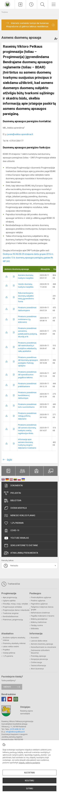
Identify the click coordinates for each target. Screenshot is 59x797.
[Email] (15, 699)
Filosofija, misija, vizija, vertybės (15, 604)
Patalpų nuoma (37, 625)
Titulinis (4, 12)
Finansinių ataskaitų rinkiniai (14, 643)
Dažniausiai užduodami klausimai (40, 651)
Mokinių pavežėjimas (39, 619)
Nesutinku (29, 780)
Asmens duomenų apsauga (42, 644)
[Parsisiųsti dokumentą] (6, 277)
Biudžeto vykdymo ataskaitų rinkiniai (14, 639)
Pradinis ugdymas (38, 601)
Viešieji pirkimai (9, 653)
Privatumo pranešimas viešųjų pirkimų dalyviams (27, 416)
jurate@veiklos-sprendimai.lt (20, 134)
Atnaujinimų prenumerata (24, 553)
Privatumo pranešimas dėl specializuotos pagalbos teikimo (27, 375)
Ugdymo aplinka (9, 601)
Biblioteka (15, 500)
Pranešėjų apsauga (38, 656)
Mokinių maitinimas (39, 622)
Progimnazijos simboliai (12, 607)
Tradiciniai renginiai (10, 613)
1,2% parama (17, 523)
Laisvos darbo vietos (39, 641)
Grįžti (9, 459)
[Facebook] (3, 699)
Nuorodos (35, 638)
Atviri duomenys (37, 669)
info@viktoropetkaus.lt (15, 732)
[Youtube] (9, 699)
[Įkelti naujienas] (20, 4)
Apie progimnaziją (10, 597)
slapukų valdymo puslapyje (29, 763)
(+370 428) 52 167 (17, 729)
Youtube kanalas (19, 538)
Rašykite (7, 687)
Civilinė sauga (36, 662)
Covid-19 (14, 530)
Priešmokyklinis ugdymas (41, 597)
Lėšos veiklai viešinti (11, 647)
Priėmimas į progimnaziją (13, 620)
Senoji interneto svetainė (24, 545)
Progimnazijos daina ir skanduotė (16, 610)
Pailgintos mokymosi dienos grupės (42, 608)
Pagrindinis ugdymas (39, 604)
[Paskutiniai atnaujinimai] (31, 4)
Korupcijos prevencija (39, 659)
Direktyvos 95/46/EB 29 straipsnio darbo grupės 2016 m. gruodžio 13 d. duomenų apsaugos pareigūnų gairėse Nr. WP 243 (28, 257)
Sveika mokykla (18, 508)
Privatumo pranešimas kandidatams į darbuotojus (27, 395)
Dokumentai (16, 485)
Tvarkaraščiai (13, 584)
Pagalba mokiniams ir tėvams (42, 616)
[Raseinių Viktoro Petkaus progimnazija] (7, 4)
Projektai (15, 493)
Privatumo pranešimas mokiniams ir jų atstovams (27, 319)
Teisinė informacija (38, 666)
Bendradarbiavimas (10, 616)
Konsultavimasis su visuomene (43, 647)
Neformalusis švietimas (40, 613)
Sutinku (29, 788)
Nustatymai (29, 773)
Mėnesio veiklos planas (22, 515)
